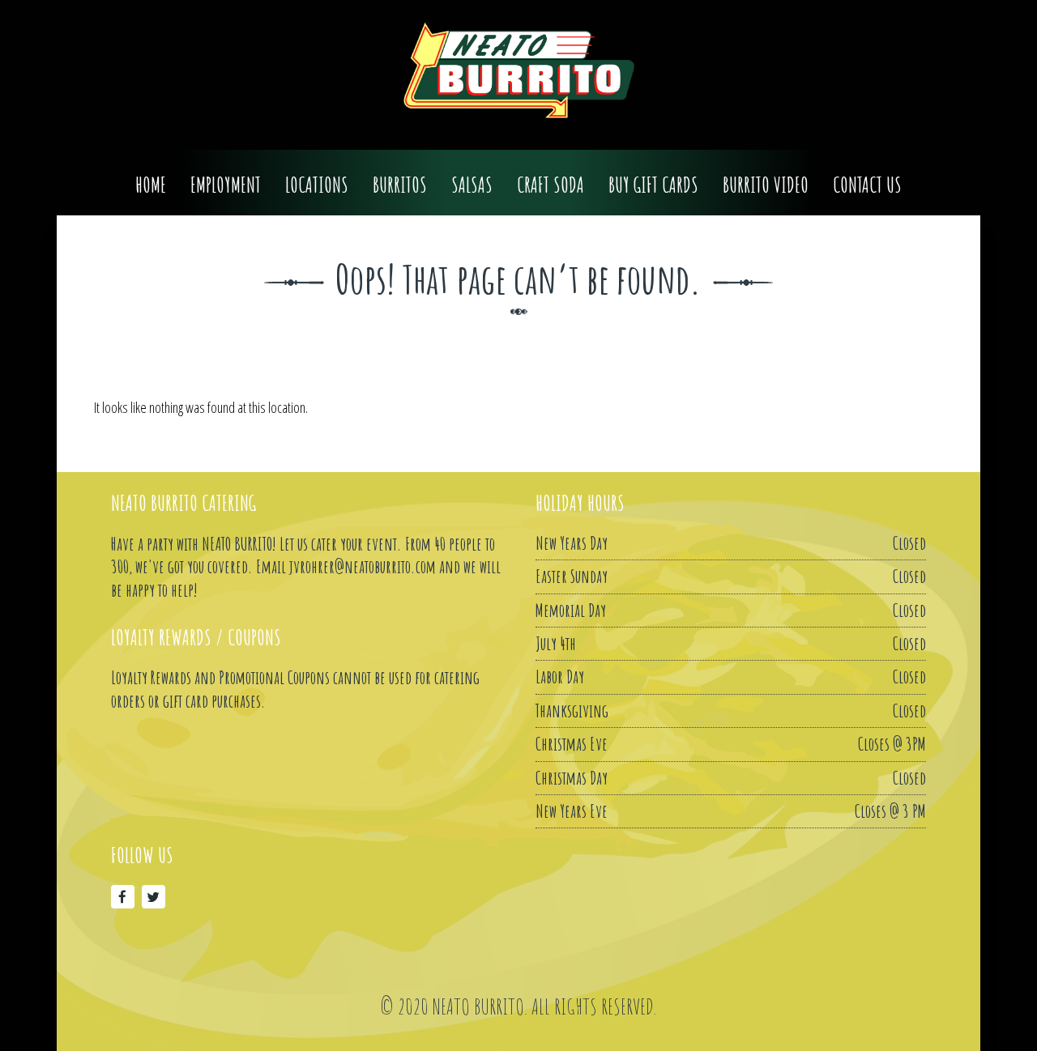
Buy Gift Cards (653, 186)
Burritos (400, 186)
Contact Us (867, 186)
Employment (225, 186)
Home (150, 186)
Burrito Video (766, 186)
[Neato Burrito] (518, 70)
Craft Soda (550, 186)
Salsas (472, 186)
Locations (316, 186)
